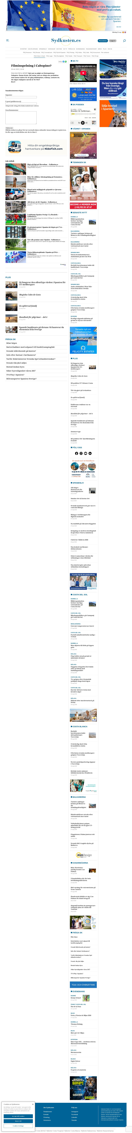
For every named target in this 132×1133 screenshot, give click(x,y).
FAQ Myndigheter (59, 56)
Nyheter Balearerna (88, 1131)
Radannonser (91, 49)
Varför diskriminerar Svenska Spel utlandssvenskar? (30, 359)
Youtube (74, 1120)
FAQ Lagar (49, 56)
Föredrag (46, 1117)
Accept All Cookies (18, 1116)
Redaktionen (47, 1111)
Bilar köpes (11, 343)
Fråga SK (71, 49)
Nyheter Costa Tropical (55, 1131)
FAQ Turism (87, 56)
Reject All (18, 1121)
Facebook (74, 1114)
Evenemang (80, 49)
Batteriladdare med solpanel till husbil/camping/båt (30, 347)
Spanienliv (43, 49)
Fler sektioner (105, 52)
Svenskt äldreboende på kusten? (21, 351)
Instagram (74, 1111)
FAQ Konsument (95, 52)
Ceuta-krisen (33, 49)
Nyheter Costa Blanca (72, 1131)
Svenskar (51, 49)
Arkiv (100, 49)
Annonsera (47, 1120)
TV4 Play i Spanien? (15, 375)
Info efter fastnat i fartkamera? (21, 355)
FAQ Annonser (27, 52)
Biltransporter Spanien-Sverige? (21, 379)
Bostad (59, 49)
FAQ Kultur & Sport (39, 56)
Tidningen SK (79, 162)
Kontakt (46, 1114)
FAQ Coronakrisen (46, 52)
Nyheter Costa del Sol (37, 1131)
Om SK (110, 49)
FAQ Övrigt (95, 56)
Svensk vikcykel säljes (16, 363)
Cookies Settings (18, 1126)
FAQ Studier (68, 56)
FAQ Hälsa (78, 52)
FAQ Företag (70, 52)
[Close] (33, 1104)
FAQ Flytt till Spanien (59, 52)
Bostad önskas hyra (15, 367)
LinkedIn (74, 1117)
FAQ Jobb (86, 52)
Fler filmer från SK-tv (78, 84)
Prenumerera (103, 40)
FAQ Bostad (36, 52)
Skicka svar (9, 128)
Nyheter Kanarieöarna (105, 1131)
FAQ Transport (78, 56)
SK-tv (65, 49)
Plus (104, 49)
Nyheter (23, 49)
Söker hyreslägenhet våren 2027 (21, 371)
